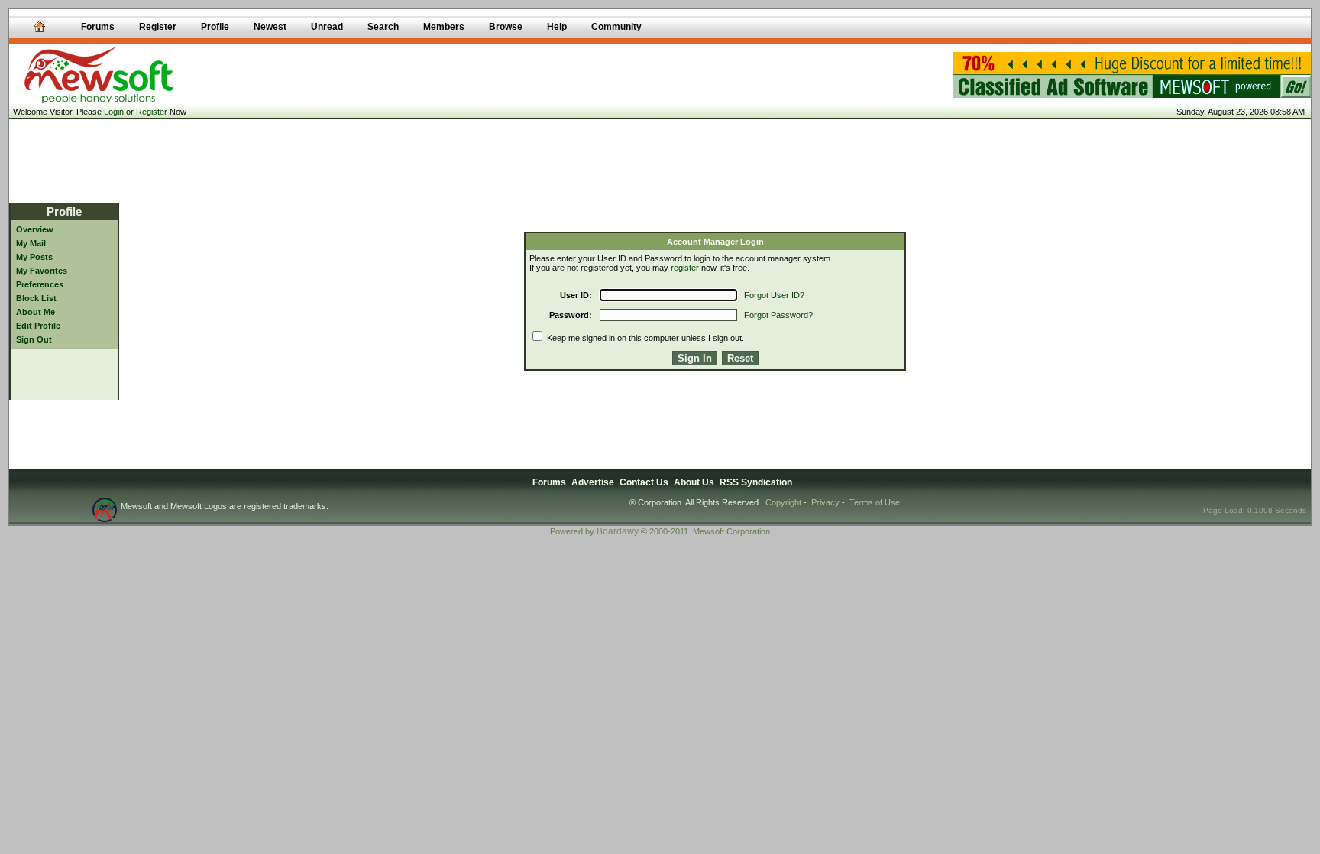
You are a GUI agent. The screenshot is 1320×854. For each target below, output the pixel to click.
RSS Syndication (756, 482)
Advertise (592, 482)
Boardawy (618, 531)
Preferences (39, 284)
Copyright (783, 502)
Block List (36, 298)
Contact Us (644, 482)
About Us (694, 482)
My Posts (34, 256)
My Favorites (41, 270)
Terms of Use (874, 502)
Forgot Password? (778, 315)
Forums (549, 482)
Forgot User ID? (774, 295)
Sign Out (34, 339)
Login (114, 111)
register (685, 267)
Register (151, 111)
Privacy (825, 502)
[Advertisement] (660, 160)
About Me (35, 312)
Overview (34, 229)
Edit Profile (38, 325)
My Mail (31, 243)
